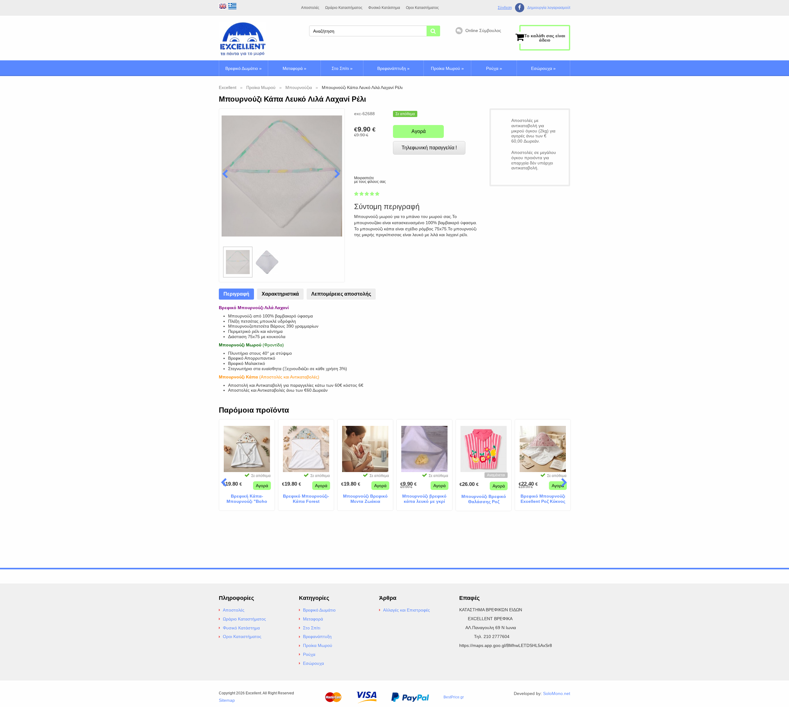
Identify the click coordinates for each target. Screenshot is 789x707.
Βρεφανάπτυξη (393, 68)
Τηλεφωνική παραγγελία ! (429, 147)
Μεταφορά (294, 68)
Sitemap (227, 700)
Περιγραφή (236, 294)
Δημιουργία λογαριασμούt (548, 8)
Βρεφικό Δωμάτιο (243, 68)
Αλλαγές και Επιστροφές (406, 610)
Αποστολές (310, 8)
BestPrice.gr (454, 697)
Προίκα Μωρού (447, 68)
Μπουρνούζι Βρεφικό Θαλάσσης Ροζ (483, 499)
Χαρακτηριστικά (280, 294)
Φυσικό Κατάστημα (384, 8)
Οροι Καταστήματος (422, 8)
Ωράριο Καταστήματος (343, 8)
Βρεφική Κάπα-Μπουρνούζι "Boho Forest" (247, 499)
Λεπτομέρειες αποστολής (341, 294)
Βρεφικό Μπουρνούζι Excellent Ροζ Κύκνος (543, 499)
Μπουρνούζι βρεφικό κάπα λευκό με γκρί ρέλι (424, 499)
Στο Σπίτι (342, 68)
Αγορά (418, 131)
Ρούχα (494, 68)
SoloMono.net (556, 693)
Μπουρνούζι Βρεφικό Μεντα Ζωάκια (365, 499)
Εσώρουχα (543, 68)
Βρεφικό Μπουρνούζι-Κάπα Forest (306, 499)
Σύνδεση (505, 8)
